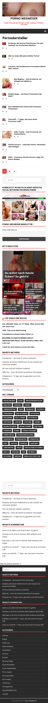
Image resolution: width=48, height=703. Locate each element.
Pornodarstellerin (25, 435)
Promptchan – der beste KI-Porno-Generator (19, 358)
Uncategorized (7, 687)
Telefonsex (6, 683)
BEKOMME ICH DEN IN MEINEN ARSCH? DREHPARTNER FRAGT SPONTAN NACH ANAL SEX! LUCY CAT (22, 340)
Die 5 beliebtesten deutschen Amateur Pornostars (24, 108)
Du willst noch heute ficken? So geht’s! (19, 274)
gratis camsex (21, 413)
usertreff (34, 443)
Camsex (27, 405)
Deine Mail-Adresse (9, 230)
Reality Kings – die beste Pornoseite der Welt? (25, 95)
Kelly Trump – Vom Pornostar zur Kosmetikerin (28, 133)
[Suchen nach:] (24, 180)
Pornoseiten (6, 679)
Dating (4, 639)
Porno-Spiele (8, 435)
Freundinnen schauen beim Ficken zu (17, 334)
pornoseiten (21, 439)
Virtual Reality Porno (34, 448)
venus (19, 448)
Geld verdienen (7, 646)
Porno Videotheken (9, 668)
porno (16, 431)
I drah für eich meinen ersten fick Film (18, 347)
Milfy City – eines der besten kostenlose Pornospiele (22, 372)
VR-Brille (32, 452)
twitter (14, 443)
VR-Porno (7, 456)
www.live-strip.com (32, 456)
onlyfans (38, 426)
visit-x (6, 452)
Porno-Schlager (29, 431)
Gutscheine (6, 650)
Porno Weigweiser (31, 701)
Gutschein (35, 413)
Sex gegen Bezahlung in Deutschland (13, 292)
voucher (15, 452)
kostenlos (32, 418)
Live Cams (27, 422)
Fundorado (8, 413)
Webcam (18, 456)
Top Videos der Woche (15, 318)
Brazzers (7, 405)
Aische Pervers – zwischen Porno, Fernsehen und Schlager (26, 145)
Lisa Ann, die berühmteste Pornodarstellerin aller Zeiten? (27, 67)
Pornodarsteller (8, 676)
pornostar (34, 439)
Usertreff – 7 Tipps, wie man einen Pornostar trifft (22, 120)
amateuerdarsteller (34, 401)
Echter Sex (6, 643)
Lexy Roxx (7, 422)
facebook (30, 409)
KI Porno (5, 654)
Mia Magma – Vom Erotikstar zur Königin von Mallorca (28, 80)
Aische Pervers (9, 401)
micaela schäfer (9, 426)
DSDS (21, 409)
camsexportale (9, 409)
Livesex (37, 422)
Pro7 (5, 443)
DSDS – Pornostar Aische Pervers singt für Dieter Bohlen (26, 158)
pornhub (7, 431)
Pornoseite (8, 439)
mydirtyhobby (25, 426)
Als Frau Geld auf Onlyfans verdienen (16, 368)
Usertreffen (8, 448)
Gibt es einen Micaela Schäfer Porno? (23, 56)
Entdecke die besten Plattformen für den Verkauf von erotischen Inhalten (25, 44)
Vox (23, 452)
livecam (18, 422)
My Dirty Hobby (7, 661)
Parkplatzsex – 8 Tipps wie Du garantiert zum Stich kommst (23, 597)
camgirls (17, 405)
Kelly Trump (20, 418)
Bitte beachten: (10, 246)
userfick (23, 443)
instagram (7, 418)
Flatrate (40, 409)
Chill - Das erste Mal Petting (14, 330)
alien (20, 401)
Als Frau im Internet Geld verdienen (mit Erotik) (27, 611)
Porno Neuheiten (8, 665)
